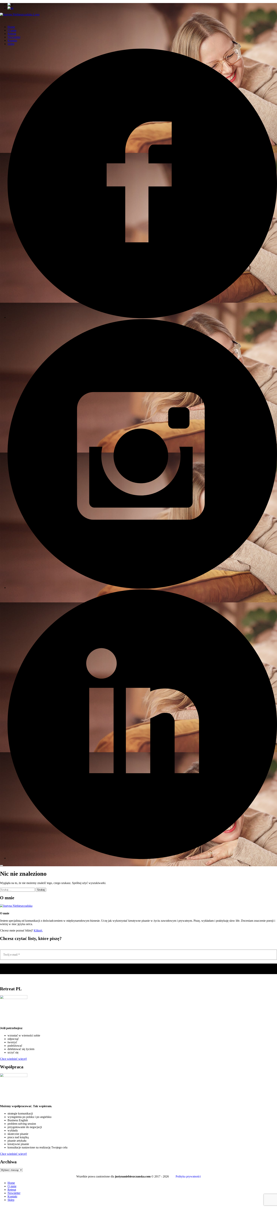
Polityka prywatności (188, 1176)
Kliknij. (38, 930)
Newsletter (14, 37)
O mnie (12, 30)
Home (11, 26)
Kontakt (12, 40)
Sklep (11, 43)
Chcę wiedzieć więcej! (13, 1058)
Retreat (12, 33)
